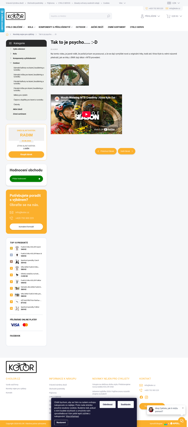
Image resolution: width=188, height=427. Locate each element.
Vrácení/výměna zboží (15, 3)
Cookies (106, 3)
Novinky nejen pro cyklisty (16, 389)
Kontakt (9, 393)
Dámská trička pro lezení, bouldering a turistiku (29, 76)
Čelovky (17, 104)
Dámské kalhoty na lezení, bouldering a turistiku (29, 69)
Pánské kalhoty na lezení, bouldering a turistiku (29, 82)
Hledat (108, 16)
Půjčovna (50, 3)
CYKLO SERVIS (64, 3)
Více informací (72, 416)
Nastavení (61, 422)
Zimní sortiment (19, 114)
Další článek (125, 151)
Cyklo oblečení (19, 49)
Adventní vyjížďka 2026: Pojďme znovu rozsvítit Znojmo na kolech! (111, 392)
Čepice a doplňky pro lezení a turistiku (28, 100)
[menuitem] (15, 27)
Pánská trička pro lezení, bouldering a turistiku (28, 89)
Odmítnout (107, 404)
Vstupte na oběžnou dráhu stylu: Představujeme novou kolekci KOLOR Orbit (111, 385)
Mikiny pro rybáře (20, 95)
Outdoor (16, 63)
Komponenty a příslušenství (24, 58)
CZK (174, 3)
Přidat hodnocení (19, 179)
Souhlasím (126, 404)
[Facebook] (141, 397)
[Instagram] (146, 397)
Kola (15, 54)
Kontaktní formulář (26, 227)
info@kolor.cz (22, 212)
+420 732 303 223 (24, 218)
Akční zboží (17, 109)
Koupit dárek (26, 154)
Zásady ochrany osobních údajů (86, 3)
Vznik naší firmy (12, 385)
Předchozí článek (107, 151)
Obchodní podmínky (35, 3)
